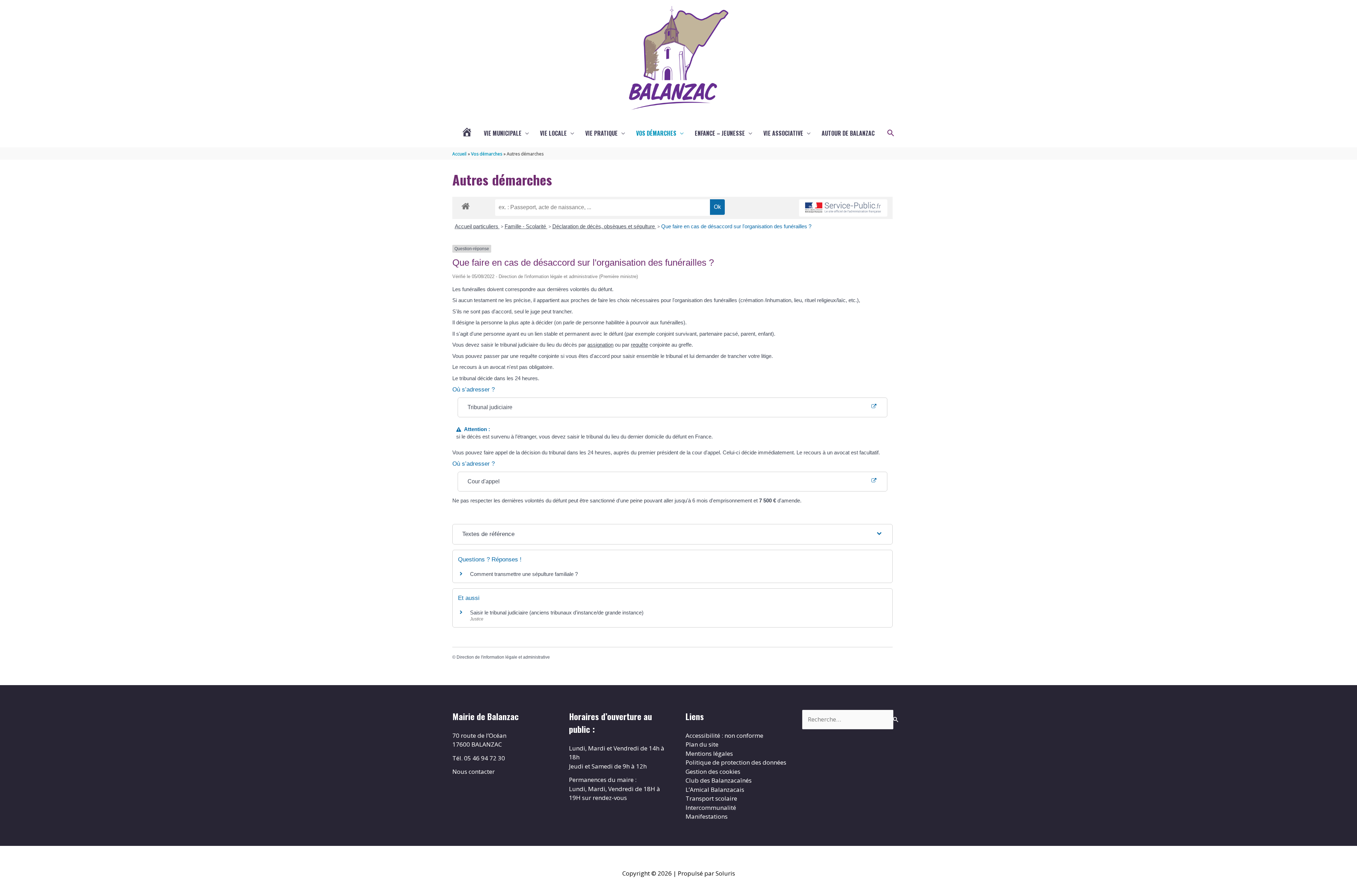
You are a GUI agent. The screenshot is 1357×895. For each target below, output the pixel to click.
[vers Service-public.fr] (843, 208)
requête (639, 345)
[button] (890, 133)
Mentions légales (709, 753)
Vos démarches (656, 133)
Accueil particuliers (477, 226)
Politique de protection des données (736, 762)
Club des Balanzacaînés (719, 780)
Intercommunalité (711, 807)
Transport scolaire (711, 798)
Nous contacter (473, 771)
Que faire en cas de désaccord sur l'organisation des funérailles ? (736, 226)
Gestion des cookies (713, 771)
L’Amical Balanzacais (715, 789)
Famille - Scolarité (526, 226)
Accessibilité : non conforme (724, 735)
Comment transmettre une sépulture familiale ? (524, 574)
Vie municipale (503, 133)
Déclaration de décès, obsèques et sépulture (604, 226)
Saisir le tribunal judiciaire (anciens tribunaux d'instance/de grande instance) (557, 613)
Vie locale (553, 133)
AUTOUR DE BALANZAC (848, 133)
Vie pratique (601, 133)
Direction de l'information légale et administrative (503, 657)
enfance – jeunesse (720, 133)
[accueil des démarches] (466, 205)
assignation (600, 345)
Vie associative (783, 133)
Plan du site (702, 744)
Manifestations (707, 816)
